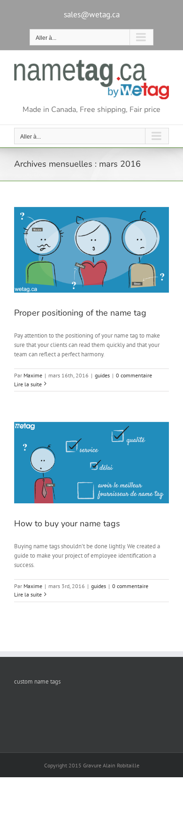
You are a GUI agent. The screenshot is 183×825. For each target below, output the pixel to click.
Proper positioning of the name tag (80, 312)
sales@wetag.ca (92, 14)
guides (102, 375)
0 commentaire (134, 375)
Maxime (32, 375)
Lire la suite (28, 384)
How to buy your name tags (67, 523)
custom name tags (37, 681)
